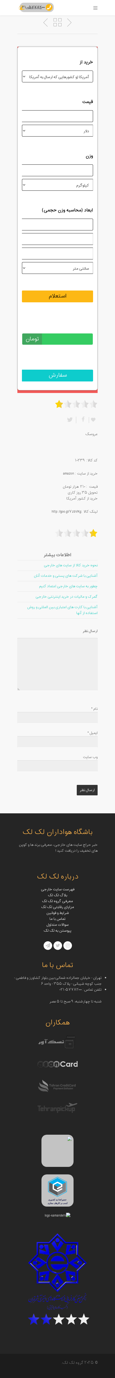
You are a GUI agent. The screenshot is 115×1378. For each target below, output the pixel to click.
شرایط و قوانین (57, 913)
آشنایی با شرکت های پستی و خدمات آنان (66, 575)
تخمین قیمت (80, 325)
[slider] (76, 404)
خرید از (86, 62)
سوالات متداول (58, 924)
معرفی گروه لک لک (57, 901)
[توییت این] (71, 420)
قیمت (87, 102)
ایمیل (92, 733)
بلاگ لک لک (57, 895)
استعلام (58, 296)
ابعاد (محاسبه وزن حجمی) (67, 210)
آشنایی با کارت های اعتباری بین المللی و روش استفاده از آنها (62, 610)
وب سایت (90, 757)
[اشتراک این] (82, 420)
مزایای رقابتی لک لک (57, 907)
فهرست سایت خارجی (57, 889)
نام (94, 708)
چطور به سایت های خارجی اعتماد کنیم (68, 586)
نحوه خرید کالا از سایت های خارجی (71, 565)
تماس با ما (57, 919)
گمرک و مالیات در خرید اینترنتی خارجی (67, 596)
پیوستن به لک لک (57, 930)
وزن (89, 156)
